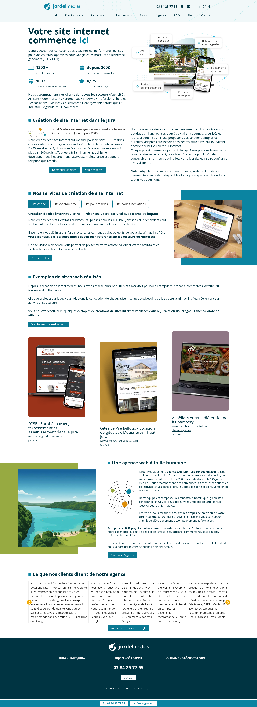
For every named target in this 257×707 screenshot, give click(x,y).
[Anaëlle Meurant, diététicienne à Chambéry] (200, 371)
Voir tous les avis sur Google (128, 628)
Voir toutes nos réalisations (48, 324)
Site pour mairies (96, 204)
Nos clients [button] (122, 15)
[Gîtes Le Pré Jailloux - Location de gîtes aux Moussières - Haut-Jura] (128, 382)
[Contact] (188, 6)
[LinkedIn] (200, 6)
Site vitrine (38, 204)
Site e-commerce (65, 204)
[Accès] (182, 6)
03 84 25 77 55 (128, 667)
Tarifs (143, 15)
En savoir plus (40, 258)
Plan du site (131, 688)
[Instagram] (205, 6)
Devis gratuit (144, 703)
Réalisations (99, 15)
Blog (190, 15)
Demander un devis (64, 170)
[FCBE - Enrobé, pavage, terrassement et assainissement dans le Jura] (56, 377)
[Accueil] (56, 15)
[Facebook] (209, 6)
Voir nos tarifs (94, 170)
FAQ (177, 15)
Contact (206, 15)
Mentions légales (144, 688)
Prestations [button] (73, 15)
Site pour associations (131, 204)
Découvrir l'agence (122, 555)
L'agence (160, 15)
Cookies (121, 688)
